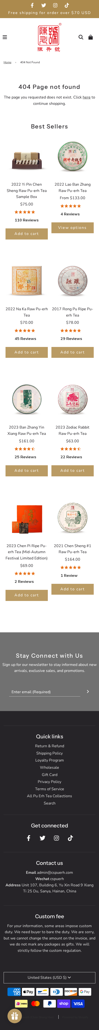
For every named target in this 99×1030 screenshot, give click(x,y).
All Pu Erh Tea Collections (49, 796)
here (87, 97)
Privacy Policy (49, 781)
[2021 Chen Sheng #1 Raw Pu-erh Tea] (72, 517)
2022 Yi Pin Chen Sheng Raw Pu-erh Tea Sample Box (27, 190)
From (72, 198)
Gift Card (49, 774)
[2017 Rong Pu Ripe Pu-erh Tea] (72, 280)
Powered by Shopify (75, 1017)
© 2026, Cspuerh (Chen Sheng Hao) (30, 1017)
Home (7, 62)
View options (72, 227)
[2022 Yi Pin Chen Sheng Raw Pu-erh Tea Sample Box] (27, 155)
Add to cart (26, 233)
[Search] (81, 37)
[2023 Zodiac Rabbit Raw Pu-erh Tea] (72, 398)
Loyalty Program (49, 760)
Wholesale (49, 767)
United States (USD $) (47, 977)
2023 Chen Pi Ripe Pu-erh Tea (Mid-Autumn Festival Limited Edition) (27, 552)
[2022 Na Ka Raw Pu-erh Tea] (27, 280)
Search (50, 803)
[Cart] (90, 37)
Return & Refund (49, 746)
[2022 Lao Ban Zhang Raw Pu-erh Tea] (72, 155)
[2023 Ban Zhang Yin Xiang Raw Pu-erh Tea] (27, 398)
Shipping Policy (49, 753)
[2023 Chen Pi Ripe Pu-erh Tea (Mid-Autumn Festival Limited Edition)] (27, 517)
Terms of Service (49, 789)
